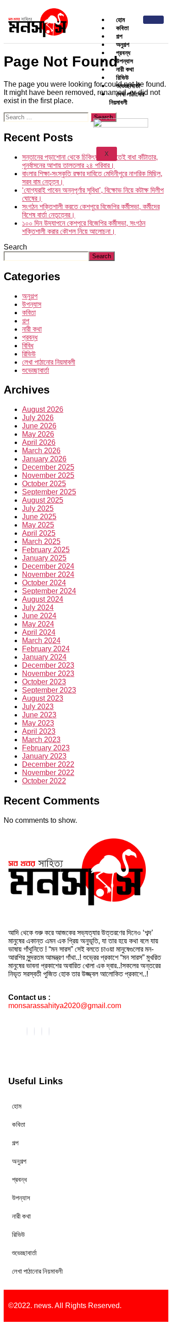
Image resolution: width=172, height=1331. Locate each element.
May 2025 (38, 525)
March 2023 (41, 739)
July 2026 (38, 417)
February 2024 (46, 649)
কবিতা (29, 312)
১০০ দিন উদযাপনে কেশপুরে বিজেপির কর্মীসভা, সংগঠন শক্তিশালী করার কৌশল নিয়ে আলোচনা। (83, 227)
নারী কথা (32, 329)
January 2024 (44, 657)
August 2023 (42, 698)
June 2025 (39, 517)
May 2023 (38, 723)
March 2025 (41, 541)
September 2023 (49, 690)
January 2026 (44, 459)
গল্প (25, 321)
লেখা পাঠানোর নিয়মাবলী (126, 98)
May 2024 (38, 624)
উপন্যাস (31, 304)
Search (15, 247)
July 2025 (38, 508)
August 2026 (42, 409)
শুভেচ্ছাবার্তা (35, 370)
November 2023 (48, 673)
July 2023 (38, 706)
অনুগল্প (30, 296)
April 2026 (38, 442)
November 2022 (48, 772)
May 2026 (38, 434)
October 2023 (44, 682)
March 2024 (41, 640)
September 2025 (49, 492)
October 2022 (44, 781)
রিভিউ (29, 354)
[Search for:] (47, 117)
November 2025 (48, 475)
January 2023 (44, 756)
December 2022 (48, 764)
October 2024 (44, 583)
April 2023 (38, 731)
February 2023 (46, 748)
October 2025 (44, 484)
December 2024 (48, 566)
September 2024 (49, 591)
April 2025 (38, 533)
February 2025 (46, 550)
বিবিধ (27, 345)
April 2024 (38, 632)
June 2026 (39, 426)
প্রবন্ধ (30, 337)
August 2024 (42, 599)
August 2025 (42, 500)
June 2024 (39, 616)
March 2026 (41, 451)
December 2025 (48, 467)
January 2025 (44, 558)
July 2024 (38, 607)
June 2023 (39, 715)
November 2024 (48, 574)
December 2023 (48, 665)
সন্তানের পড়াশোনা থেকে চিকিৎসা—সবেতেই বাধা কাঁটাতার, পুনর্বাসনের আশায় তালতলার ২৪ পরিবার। (90, 161)
